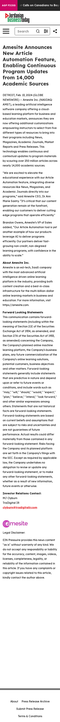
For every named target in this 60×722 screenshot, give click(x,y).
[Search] (38, 31)
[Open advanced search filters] (46, 31)
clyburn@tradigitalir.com (20, 507)
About (14, 701)
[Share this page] (55, 31)
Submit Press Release (30, 708)
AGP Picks (9, 5)
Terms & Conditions (30, 716)
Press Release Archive (36, 701)
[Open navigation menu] (6, 31)
